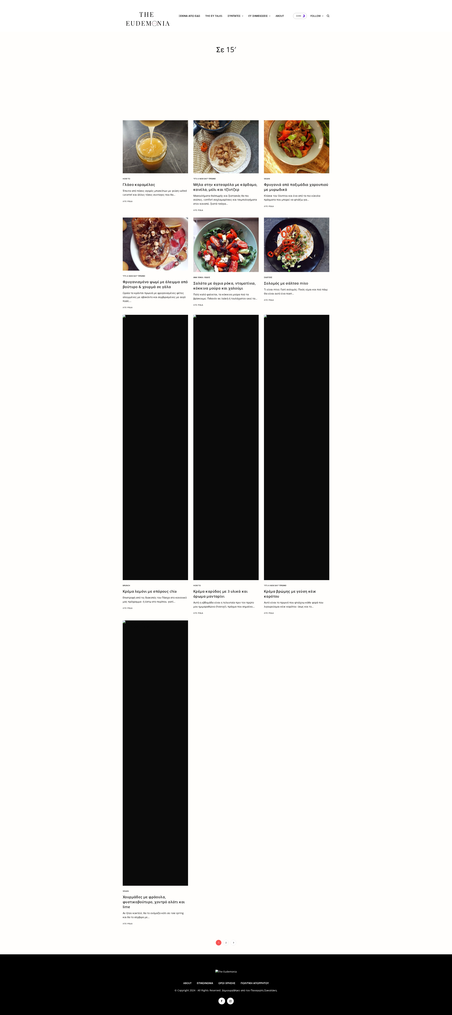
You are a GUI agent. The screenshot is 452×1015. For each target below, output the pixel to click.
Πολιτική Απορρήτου (255, 983)
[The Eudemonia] (148, 16)
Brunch (126, 585)
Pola (129, 201)
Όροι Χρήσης (226, 983)
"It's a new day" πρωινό (204, 178)
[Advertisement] (226, 93)
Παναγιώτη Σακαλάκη (264, 990)
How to (126, 178)
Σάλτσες (268, 277)
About (187, 983)
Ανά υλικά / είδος (201, 277)
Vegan (267, 178)
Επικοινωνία (205, 983)
